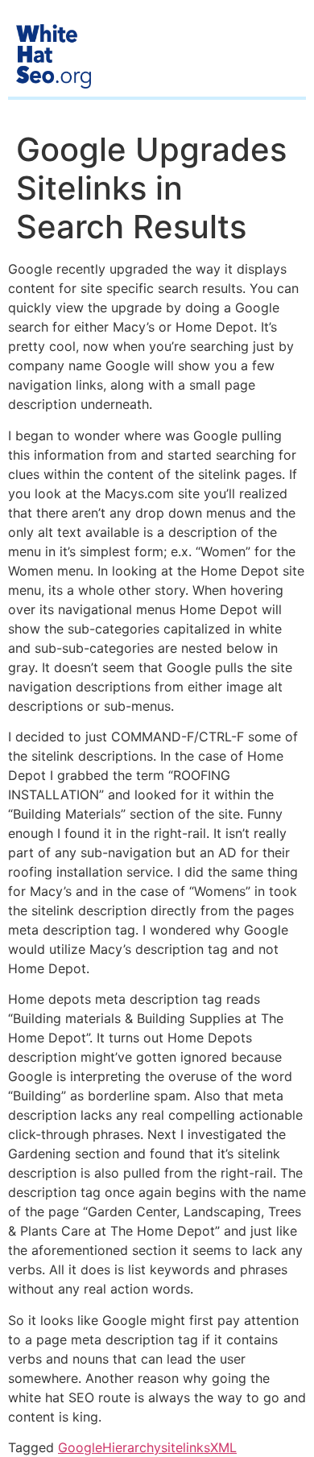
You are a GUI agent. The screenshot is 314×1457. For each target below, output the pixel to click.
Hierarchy (131, 1447)
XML (223, 1447)
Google (80, 1447)
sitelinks (185, 1447)
